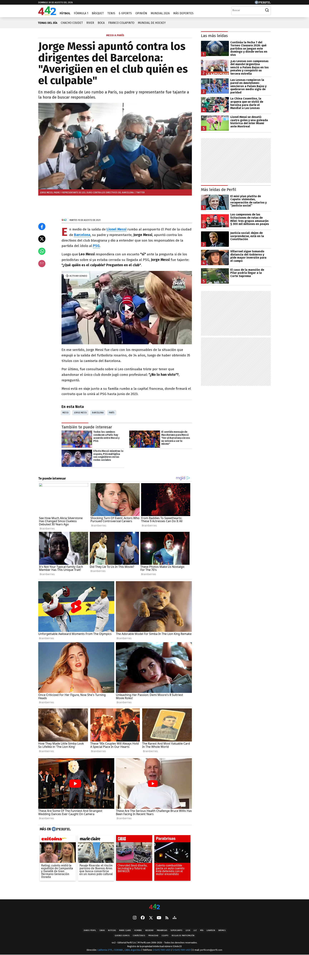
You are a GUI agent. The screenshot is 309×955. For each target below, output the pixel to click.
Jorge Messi (80, 412)
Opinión (141, 13)
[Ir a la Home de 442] (47, 14)
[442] (154, 907)
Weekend (149, 930)
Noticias (112, 930)
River (90, 23)
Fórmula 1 (81, 13)
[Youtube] (159, 918)
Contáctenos (139, 936)
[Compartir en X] (41, 238)
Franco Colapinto (121, 23)
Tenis (111, 13)
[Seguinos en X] (151, 918)
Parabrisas (162, 930)
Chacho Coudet (72, 23)
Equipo (165, 936)
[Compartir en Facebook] (41, 226)
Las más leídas (214, 35)
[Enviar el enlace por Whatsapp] (41, 251)
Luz (195, 930)
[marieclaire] (96, 839)
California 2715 (105, 950)
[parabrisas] (172, 839)
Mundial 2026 (160, 13)
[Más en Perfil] (61, 829)
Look (188, 930)
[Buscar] (267, 10)
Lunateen (211, 930)
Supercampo (176, 930)
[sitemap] (174, 918)
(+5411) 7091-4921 (162, 950)
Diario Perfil (90, 930)
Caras (102, 930)
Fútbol (65, 13)
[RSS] (166, 918)
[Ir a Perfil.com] (263, 3)
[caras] (134, 839)
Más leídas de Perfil (218, 189)
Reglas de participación (183, 936)
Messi (65, 412)
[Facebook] (143, 918)
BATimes (221, 930)
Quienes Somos (122, 936)
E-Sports (125, 13)
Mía (201, 930)
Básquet (98, 13)
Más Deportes (183, 13)
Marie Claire (125, 930)
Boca (101, 23)
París (111, 412)
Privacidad (153, 936)
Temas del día (47, 23)
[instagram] (134, 918)
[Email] (41, 263)
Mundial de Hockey (152, 23)
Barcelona (98, 412)
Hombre (138, 930)
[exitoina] (58, 839)
